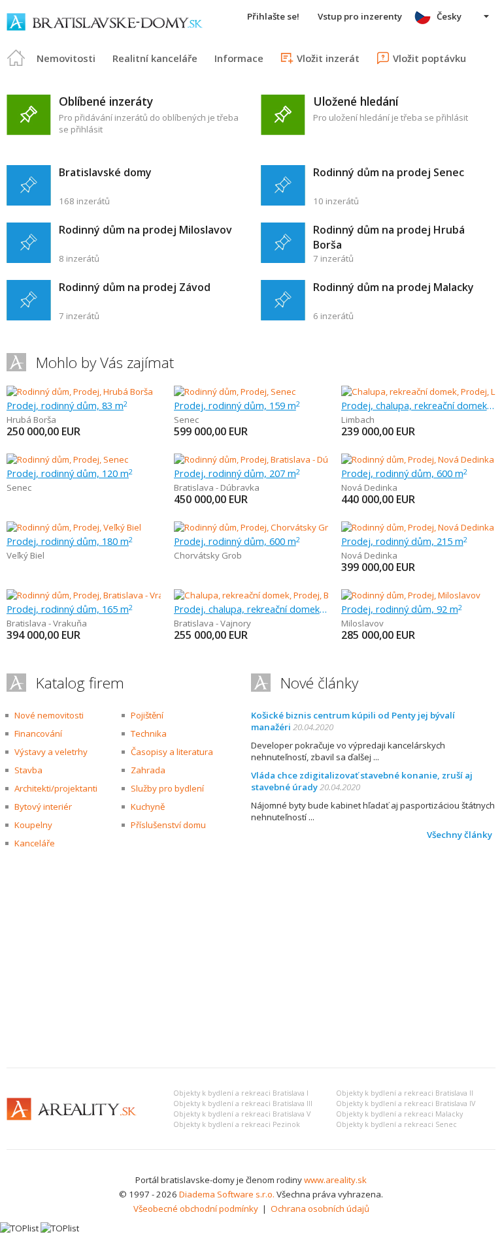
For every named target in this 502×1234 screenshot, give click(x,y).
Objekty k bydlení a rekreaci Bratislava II (404, 1093)
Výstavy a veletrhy (51, 752)
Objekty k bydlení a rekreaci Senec (396, 1124)
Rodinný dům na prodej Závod (134, 287)
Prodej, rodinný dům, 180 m (70, 541)
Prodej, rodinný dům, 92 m (401, 608)
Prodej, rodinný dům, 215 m (404, 541)
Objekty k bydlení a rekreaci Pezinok (236, 1124)
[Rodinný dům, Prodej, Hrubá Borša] (80, 391)
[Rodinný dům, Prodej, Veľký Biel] (74, 527)
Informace (238, 58)
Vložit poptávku (429, 58)
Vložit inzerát (328, 58)
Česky (449, 16)
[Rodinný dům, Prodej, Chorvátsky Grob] (251, 527)
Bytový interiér (43, 806)
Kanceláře (34, 843)
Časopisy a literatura (172, 752)
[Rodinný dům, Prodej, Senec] (234, 391)
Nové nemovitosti (49, 715)
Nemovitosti (66, 58)
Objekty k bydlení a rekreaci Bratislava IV (405, 1103)
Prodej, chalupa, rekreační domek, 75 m (251, 608)
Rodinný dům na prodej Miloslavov (145, 230)
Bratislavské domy (105, 172)
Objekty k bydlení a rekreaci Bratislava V (241, 1113)
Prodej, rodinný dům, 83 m (67, 405)
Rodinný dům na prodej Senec (388, 172)
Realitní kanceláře (154, 58)
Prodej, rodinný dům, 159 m (237, 405)
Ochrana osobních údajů (320, 1208)
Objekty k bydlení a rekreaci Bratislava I (241, 1093)
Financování (38, 733)
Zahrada (148, 770)
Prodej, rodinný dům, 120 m (70, 473)
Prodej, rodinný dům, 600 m (404, 473)
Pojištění (147, 715)
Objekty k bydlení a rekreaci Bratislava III (242, 1103)
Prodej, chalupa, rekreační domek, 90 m (418, 405)
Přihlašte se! (273, 16)
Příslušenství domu (168, 825)
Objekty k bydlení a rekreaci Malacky (399, 1113)
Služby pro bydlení (167, 788)
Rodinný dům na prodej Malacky (393, 287)
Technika (149, 733)
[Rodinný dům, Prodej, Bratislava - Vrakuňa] (90, 595)
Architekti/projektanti (55, 788)
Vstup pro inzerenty (360, 16)
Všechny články (459, 834)
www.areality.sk (335, 1180)
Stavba (28, 770)
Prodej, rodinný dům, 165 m (70, 608)
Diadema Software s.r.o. (227, 1194)
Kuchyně (148, 806)
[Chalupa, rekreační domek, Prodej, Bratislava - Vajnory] (282, 595)
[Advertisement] (251, 960)
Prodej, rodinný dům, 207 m (237, 473)
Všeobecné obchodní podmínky (195, 1208)
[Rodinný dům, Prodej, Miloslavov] (410, 595)
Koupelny (33, 825)
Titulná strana (16, 58)
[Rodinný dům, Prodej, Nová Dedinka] (417, 459)
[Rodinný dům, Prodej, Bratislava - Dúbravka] (260, 459)
